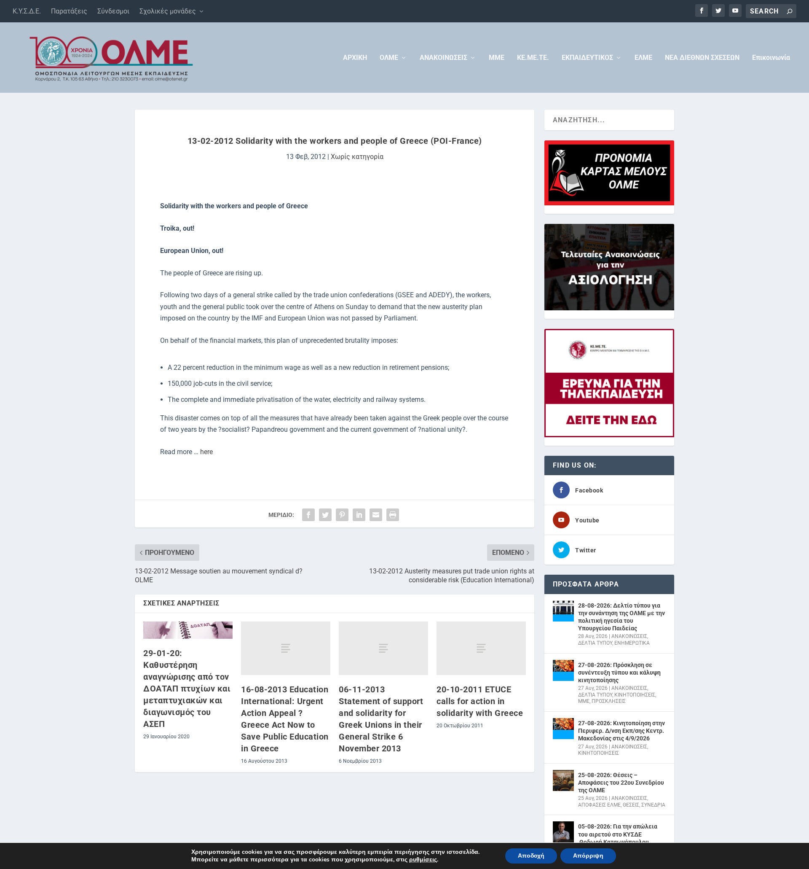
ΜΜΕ (496, 58)
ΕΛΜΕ (643, 58)
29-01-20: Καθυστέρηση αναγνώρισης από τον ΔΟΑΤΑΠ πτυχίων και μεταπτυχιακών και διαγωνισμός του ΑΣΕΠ (186, 688)
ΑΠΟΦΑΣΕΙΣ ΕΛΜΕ (599, 805)
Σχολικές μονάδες (167, 11)
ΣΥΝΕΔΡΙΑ (653, 805)
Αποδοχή (531, 856)
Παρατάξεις (69, 11)
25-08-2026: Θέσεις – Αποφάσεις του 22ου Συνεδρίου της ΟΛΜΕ (621, 783)
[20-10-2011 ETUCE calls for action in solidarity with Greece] (481, 648)
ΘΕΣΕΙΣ (631, 805)
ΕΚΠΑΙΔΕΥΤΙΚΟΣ (587, 58)
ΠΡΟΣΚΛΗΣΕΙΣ (609, 701)
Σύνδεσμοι (113, 11)
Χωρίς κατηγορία (357, 157)
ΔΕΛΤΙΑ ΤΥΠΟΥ (595, 643)
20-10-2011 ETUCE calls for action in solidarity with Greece (480, 701)
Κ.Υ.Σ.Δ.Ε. (27, 11)
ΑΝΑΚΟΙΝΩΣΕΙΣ (443, 58)
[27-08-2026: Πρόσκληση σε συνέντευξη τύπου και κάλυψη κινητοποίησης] (563, 670)
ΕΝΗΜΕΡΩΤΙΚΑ (632, 643)
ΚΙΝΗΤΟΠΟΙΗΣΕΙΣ (634, 695)
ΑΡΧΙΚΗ (355, 58)
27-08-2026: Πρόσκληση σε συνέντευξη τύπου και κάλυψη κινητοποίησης (619, 672)
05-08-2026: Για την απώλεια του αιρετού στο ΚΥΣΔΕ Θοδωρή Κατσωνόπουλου (617, 834)
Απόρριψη (588, 856)
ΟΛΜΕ (389, 58)
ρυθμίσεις (423, 860)
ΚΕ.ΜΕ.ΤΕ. (533, 58)
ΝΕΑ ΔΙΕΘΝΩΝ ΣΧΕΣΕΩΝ (702, 58)
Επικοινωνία (771, 58)
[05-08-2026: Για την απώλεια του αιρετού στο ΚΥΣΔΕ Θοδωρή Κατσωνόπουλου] (563, 831)
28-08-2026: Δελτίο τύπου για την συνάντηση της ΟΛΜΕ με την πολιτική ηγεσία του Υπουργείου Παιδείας (621, 617)
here (206, 452)
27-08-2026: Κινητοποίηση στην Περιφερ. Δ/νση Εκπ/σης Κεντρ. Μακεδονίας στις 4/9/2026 (621, 731)
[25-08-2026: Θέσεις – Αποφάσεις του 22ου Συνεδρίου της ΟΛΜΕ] (563, 780)
